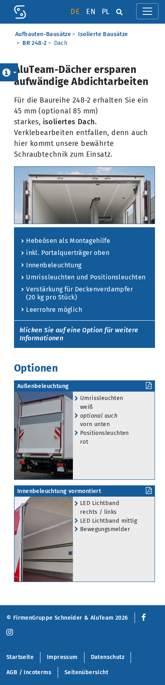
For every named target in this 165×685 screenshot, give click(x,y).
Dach (61, 43)
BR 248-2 (34, 43)
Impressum (62, 657)
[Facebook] (142, 617)
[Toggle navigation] (147, 11)
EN (90, 11)
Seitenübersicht (86, 672)
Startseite (20, 657)
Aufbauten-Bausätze (43, 34)
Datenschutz (107, 657)
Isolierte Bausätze (103, 34)
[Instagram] (9, 632)
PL (106, 11)
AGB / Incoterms (28, 672)
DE (75, 11)
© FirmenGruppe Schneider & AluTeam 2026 (67, 617)
